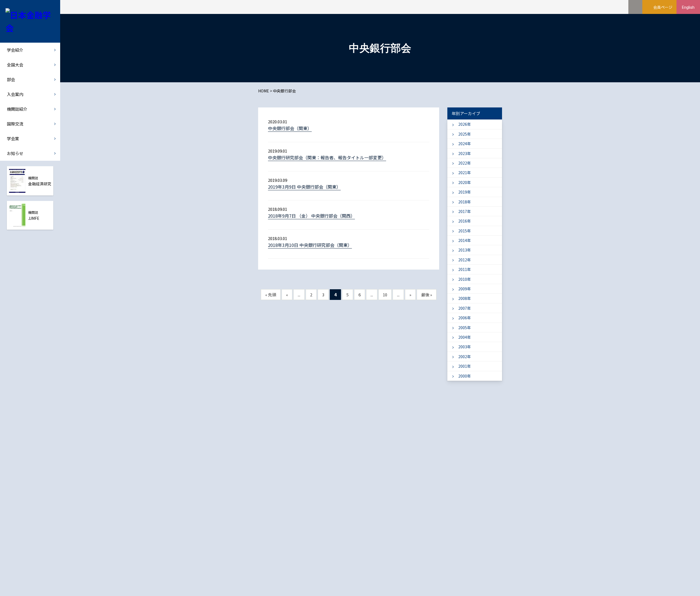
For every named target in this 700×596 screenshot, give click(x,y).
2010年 (464, 279)
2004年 (464, 337)
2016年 (464, 221)
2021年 (464, 172)
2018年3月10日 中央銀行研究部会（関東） (310, 245)
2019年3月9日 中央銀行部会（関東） (304, 186)
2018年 (464, 201)
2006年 (464, 317)
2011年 (464, 269)
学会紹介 (15, 50)
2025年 (464, 134)
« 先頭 (270, 294)
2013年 (464, 250)
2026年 (464, 124)
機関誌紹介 (17, 109)
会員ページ (662, 7)
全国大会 (15, 65)
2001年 (464, 366)
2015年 (464, 230)
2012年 (464, 259)
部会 (11, 79)
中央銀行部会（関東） (290, 128)
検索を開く (635, 7)
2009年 (464, 288)
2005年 (464, 327)
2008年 (464, 298)
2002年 (464, 356)
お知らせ (15, 153)
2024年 (464, 143)
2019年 (464, 192)
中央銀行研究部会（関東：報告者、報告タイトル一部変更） (327, 157)
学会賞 (13, 138)
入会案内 (15, 94)
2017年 (464, 211)
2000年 (464, 376)
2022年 (464, 163)
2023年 (464, 153)
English (688, 7)
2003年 (464, 346)
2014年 (464, 240)
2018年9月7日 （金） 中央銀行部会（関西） (311, 215)
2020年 (464, 182)
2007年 (464, 308)
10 (385, 294)
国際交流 (15, 124)
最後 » (426, 294)
